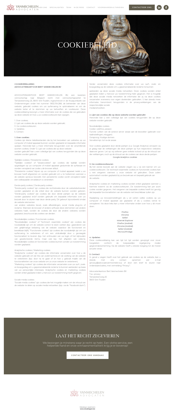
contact (90, 7)
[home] (22, 7)
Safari (125, 218)
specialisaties (57, 7)
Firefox (125, 212)
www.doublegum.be (87, 409)
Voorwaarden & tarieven (111, 7)
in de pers (79, 7)
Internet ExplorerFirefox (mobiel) (125, 221)
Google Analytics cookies (125, 157)
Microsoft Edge (125, 232)
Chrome (125, 215)
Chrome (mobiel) (125, 226)
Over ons (42, 7)
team (68, 7)
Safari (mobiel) (125, 229)
